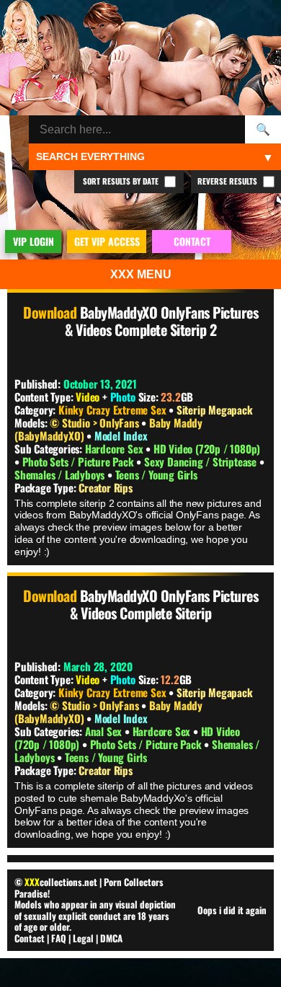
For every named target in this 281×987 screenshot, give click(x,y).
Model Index (121, 435)
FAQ (58, 938)
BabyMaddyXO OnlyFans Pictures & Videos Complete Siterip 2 (161, 320)
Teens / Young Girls (156, 474)
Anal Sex (105, 731)
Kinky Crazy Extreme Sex (112, 409)
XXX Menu (140, 274)
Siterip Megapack (215, 409)
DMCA (111, 938)
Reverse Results (228, 181)
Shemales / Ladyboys (60, 474)
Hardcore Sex (115, 448)
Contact (29, 938)
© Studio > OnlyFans (95, 422)
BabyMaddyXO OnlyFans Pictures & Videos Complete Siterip (164, 604)
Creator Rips (106, 487)
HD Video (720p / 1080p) (206, 448)
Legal (83, 938)
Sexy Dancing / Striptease (201, 461)
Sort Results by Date (122, 181)
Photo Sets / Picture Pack (79, 461)
